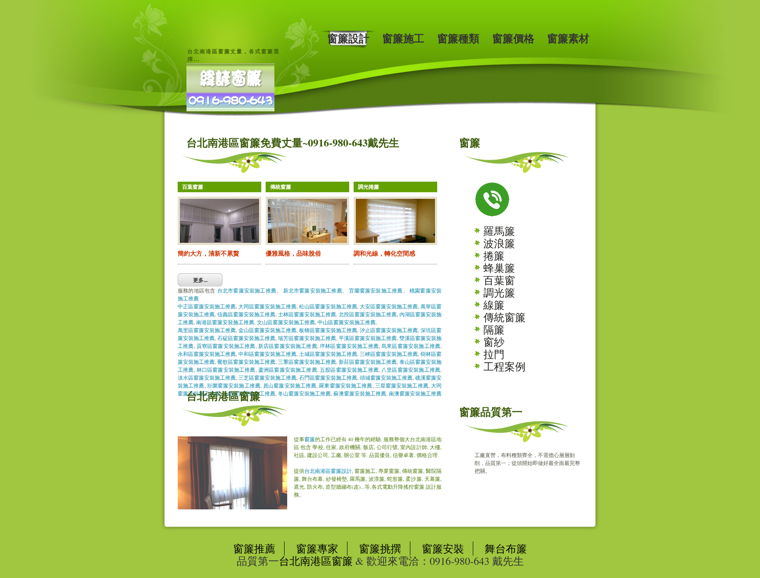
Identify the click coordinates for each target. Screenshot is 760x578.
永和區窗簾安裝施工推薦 (207, 353)
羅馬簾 (499, 231)
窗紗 (493, 342)
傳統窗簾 (504, 317)
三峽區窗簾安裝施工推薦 (389, 353)
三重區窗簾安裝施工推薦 (307, 361)
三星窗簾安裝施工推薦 (401, 385)
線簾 (493, 305)
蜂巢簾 (499, 268)
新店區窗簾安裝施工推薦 (287, 345)
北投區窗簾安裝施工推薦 (368, 314)
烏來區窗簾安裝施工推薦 (410, 345)
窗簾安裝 (443, 548)
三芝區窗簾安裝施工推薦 (267, 377)
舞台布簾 (506, 548)
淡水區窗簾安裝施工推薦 (207, 377)
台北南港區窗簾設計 (328, 470)
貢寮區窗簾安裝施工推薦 (226, 345)
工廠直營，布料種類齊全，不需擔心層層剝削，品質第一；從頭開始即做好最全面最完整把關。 (527, 462)
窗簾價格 (513, 38)
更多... (200, 280)
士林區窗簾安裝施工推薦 (307, 314)
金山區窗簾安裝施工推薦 (267, 329)
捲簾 (493, 255)
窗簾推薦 (254, 548)
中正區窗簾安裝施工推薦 (207, 306)
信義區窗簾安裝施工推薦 (246, 314)
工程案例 (504, 366)
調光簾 (499, 292)
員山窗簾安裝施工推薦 (289, 385)
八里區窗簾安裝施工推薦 (410, 369)
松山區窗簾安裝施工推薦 (328, 306)
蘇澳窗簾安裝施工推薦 (359, 393)
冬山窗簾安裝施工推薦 (304, 393)
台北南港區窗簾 (316, 561)
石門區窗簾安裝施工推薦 (328, 377)
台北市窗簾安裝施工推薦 (246, 290)
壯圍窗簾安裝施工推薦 (233, 385)
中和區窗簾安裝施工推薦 (267, 353)
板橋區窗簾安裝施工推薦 (328, 329)
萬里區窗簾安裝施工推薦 (207, 329)
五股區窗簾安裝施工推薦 (349, 369)
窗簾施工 (403, 38)
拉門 (493, 354)
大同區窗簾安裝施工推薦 (267, 306)
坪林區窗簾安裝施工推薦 (349, 345)
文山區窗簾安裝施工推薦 (286, 322)
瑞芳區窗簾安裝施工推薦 (307, 337)
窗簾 (309, 439)
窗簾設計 (348, 38)
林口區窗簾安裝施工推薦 (226, 369)
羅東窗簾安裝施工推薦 (345, 385)
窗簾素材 (568, 38)
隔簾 (493, 329)
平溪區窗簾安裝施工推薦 (368, 337)
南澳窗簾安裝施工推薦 (415, 393)
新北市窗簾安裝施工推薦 (312, 290)
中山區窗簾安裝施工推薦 (347, 322)
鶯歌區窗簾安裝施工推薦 (246, 361)
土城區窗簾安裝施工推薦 (328, 353)
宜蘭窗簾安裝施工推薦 (375, 290)
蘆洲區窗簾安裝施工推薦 (287, 369)
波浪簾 (499, 243)
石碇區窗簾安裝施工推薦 (246, 337)
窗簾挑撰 (380, 548)
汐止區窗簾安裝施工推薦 (389, 329)
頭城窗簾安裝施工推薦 (386, 377)
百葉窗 (499, 280)
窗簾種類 (458, 38)
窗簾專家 (317, 548)
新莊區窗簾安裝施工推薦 (368, 361)
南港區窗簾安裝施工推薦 (225, 322)
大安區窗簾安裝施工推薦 (389, 306)
